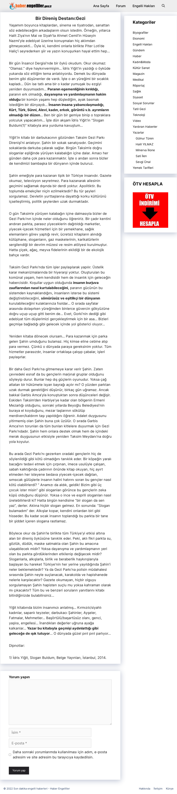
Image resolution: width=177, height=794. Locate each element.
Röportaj (139, 85)
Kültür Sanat (141, 68)
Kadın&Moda (142, 62)
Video (137, 121)
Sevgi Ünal (143, 162)
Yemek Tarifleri (143, 168)
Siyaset (138, 97)
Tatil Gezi (139, 109)
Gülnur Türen (145, 138)
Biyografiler (140, 32)
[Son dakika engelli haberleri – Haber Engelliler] (30, 6)
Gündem (139, 50)
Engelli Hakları (144, 6)
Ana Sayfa (101, 6)
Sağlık (137, 91)
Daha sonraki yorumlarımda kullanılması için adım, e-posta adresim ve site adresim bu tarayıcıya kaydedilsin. (60, 754)
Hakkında (144, 788)
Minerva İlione (145, 150)
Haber (137, 56)
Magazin (139, 74)
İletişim (158, 788)
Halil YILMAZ (144, 144)
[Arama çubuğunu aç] (163, 6)
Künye (170, 788)
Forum (121, 6)
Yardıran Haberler (145, 126)
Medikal (138, 79)
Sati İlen (141, 156)
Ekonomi (139, 38)
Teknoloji (139, 115)
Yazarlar (138, 132)
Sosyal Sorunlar (143, 103)
